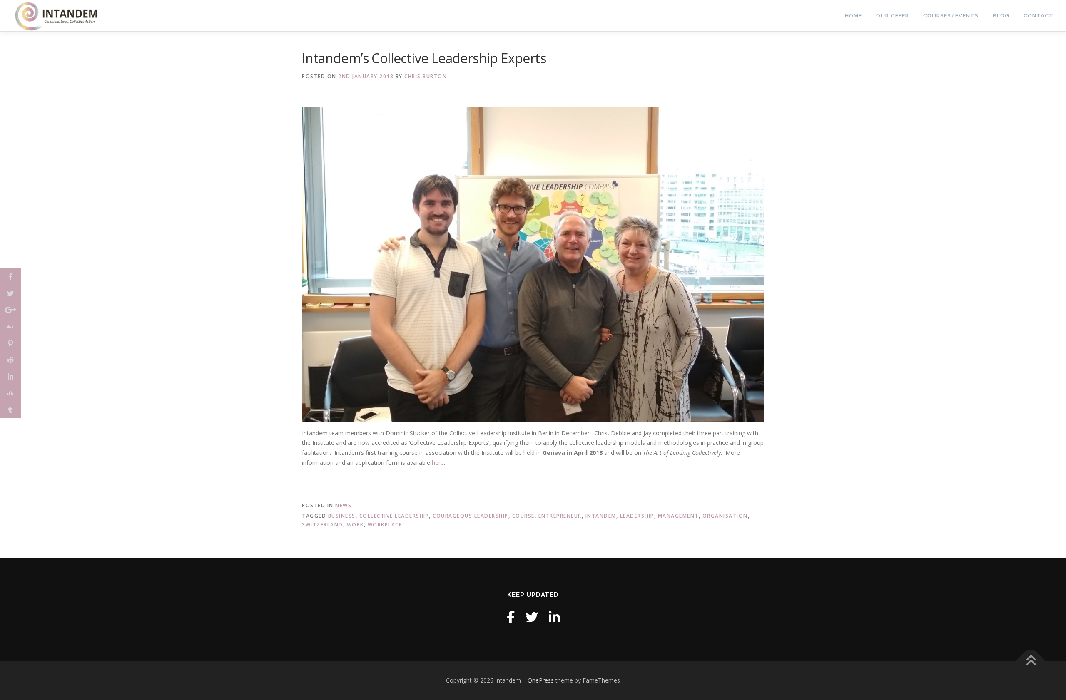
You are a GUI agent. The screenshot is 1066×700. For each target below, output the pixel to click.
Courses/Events (951, 15)
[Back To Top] (1031, 661)
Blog (1001, 15)
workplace (385, 524)
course (523, 515)
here (438, 463)
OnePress (541, 680)
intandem (600, 515)
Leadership (637, 515)
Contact (1039, 15)
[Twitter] (532, 617)
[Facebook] (511, 617)
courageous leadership (470, 515)
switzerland (322, 524)
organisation (725, 515)
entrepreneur (560, 515)
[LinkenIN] (554, 617)
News (343, 505)
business (342, 515)
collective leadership (394, 515)
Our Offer (892, 15)
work (355, 524)
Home (853, 15)
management (678, 515)
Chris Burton (425, 76)
